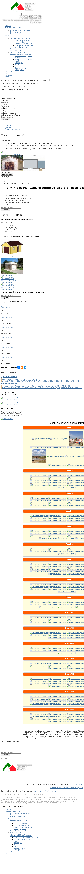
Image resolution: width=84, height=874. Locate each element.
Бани (16, 844)
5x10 (67, 386)
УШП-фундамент (20, 829)
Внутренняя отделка (10, 111)
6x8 (11, 381)
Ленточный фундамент (22, 822)
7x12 (37, 381)
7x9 (31, 381)
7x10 (28, 381)
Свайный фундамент (21, 823)
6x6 (6, 381)
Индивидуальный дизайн (12, 115)
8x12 (56, 381)
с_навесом (37, 386)
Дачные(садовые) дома (22, 839)
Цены (7, 853)
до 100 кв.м (21, 379)
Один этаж (5, 379)
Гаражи (16, 846)
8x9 (46, 381)
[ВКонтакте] (19, 367)
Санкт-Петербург (29, 794)
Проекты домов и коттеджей (20, 813)
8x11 (52, 381)
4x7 (14, 386)
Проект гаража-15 (7, 282)
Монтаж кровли (15, 832)
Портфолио (9, 851)
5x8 (64, 386)
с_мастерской (28, 386)
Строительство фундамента (20, 820)
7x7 (22, 381)
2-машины (19, 386)
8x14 (59, 381)
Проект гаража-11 (7, 279)
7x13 (41, 381)
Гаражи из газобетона (9, 383)
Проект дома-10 (6, 317)
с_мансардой (48, 386)
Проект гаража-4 (7, 257)
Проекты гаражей (16, 815)
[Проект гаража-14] (12, 163)
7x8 (25, 381)
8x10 (49, 381)
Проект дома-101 (7, 337)
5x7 (62, 386)
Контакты (8, 855)
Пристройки (18, 850)
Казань (44, 794)
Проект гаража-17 (7, 289)
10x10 (79, 381)
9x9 (62, 381)
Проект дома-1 (6, 307)
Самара (38, 794)
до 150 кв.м (29, 379)
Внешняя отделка (9, 113)
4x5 (42, 386)
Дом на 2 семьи (19, 848)
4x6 (12, 386)
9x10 (65, 381)
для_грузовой (61, 388)
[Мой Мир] (25, 367)
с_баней (18, 388)
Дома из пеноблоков (17, 817)
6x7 (8, 381)
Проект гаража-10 (7, 275)
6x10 (16, 381)
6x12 (19, 381)
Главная (8, 810)
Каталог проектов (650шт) (14, 811)
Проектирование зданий (18, 830)
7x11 (34, 381)
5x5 (57, 386)
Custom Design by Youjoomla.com (44, 791)
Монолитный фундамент (23, 827)
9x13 (75, 381)
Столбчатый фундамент (22, 825)
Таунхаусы (18, 843)
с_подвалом (27, 388)
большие (78, 388)
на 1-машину (6, 386)
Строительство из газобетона (21, 836)
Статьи (7, 857)
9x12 (72, 381)
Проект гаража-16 (7, 286)
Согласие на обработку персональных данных (66, 788)
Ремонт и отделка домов (18, 834)
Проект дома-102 (7, 347)
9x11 (68, 381)
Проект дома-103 (7, 357)
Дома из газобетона (9, 377)
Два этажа (13, 379)
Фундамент (5, 107)
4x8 (54, 386)
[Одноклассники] (22, 367)
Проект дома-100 (7, 327)
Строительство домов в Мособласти (27, 837)
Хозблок (17, 841)
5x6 (59, 386)
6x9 (13, 381)
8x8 (44, 381)
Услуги (7, 818)
